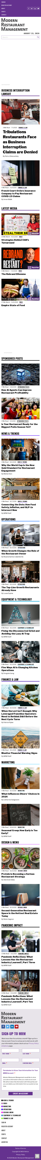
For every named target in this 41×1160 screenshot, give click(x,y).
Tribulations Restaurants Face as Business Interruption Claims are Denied (20, 141)
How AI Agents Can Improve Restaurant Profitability (16, 391)
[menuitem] (3, 2)
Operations (21, 548)
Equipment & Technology (26, 628)
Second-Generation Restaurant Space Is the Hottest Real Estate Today (19, 913)
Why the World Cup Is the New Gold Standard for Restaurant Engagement (18, 468)
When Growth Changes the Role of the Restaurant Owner (20, 552)
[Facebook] (28, 8)
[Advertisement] (20, 63)
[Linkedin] (35, 8)
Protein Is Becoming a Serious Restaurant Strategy (18, 875)
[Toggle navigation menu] (37, 1156)
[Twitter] (32, 8)
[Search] (38, 37)
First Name (5, 1054)
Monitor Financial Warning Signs (19, 753)
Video (20, 237)
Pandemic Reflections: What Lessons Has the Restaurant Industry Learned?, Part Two (17, 999)
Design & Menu (22, 871)
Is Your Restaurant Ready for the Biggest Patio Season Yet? (19, 425)
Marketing (21, 791)
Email (4, 1063)
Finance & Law (22, 127)
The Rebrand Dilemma (13, 274)
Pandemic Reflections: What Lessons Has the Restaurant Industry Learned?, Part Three (18, 959)
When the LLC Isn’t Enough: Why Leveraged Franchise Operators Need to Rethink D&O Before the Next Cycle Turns (19, 715)
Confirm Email (27, 1063)
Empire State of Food (13, 305)
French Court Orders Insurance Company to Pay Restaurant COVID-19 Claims (18, 193)
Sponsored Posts (23, 387)
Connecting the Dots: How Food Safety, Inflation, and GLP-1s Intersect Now (18, 507)
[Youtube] (38, 8)
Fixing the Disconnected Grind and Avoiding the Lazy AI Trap (20, 632)
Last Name (26, 1054)
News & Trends (22, 462)
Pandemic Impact (23, 954)
